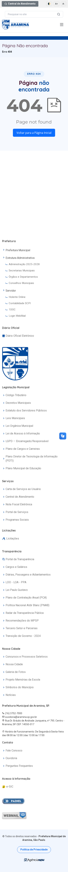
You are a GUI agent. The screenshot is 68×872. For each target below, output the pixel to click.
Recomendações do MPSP (22, 620)
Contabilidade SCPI (20, 303)
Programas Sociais (17, 519)
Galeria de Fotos (16, 672)
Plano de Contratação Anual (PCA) (26, 597)
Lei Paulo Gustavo (17, 590)
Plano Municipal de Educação (23, 468)
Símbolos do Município (20, 687)
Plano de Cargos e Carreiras (23, 448)
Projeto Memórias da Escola (23, 679)
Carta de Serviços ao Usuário (23, 489)
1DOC (12, 309)
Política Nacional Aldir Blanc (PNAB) (27, 605)
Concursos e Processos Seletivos (27, 656)
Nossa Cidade (14, 664)
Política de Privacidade (34, 849)
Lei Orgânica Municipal (19, 425)
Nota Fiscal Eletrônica (19, 504)
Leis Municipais (15, 418)
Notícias (11, 695)
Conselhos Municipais (21, 283)
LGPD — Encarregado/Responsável (27, 441)
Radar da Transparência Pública (25, 613)
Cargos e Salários (16, 567)
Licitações (12, 538)
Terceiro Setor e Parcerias (21, 628)
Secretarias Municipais (22, 270)
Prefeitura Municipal (18, 250)
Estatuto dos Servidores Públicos (26, 410)
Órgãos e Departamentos (23, 276)
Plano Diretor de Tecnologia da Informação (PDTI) (32, 458)
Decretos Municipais (18, 402)
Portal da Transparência (20, 559)
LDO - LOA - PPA (16, 582)
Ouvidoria (11, 758)
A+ (56, 3)
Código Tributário (16, 395)
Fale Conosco (14, 750)
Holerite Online (17, 297)
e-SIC (9, 786)
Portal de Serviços (17, 512)
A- (63, 3)
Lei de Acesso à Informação (23, 433)
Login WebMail (17, 315)
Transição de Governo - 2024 (23, 636)
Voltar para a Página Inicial (34, 133)
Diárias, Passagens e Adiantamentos (28, 574)
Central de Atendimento (22, 3)
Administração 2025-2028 (24, 264)
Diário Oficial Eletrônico (20, 335)
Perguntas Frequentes (19, 765)
